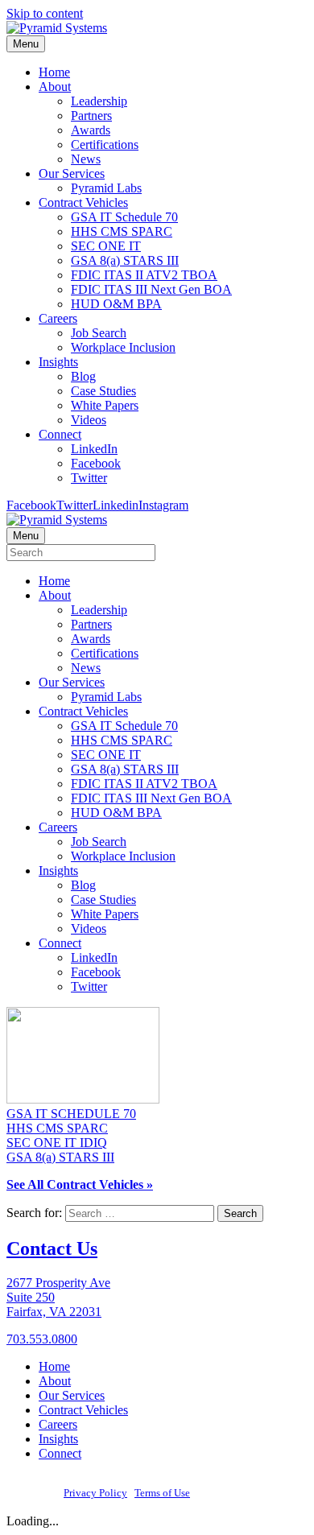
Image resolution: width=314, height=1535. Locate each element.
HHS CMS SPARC (121, 231)
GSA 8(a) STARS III (125, 260)
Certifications (104, 144)
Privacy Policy (95, 1493)
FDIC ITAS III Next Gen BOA (151, 289)
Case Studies (103, 391)
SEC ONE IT (106, 246)
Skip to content (44, 13)
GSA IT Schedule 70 (124, 217)
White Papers (104, 405)
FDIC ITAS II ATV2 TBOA (144, 275)
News (86, 159)
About (55, 86)
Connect (60, 434)
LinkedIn (94, 449)
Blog (83, 376)
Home (54, 72)
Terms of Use (162, 1493)
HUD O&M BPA (116, 304)
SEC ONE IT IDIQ (56, 1142)
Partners (91, 115)
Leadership (99, 101)
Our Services (72, 173)
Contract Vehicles (83, 202)
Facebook (96, 463)
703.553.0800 (41, 1339)
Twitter (89, 478)
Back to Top (223, 1493)
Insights (58, 362)
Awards (90, 130)
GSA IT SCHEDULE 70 (71, 1113)
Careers (58, 318)
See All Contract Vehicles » (79, 1184)
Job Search (98, 333)
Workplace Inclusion (123, 347)
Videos (88, 420)
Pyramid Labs (106, 188)
